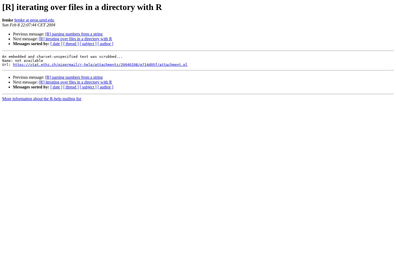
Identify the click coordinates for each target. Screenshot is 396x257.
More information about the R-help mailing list (41, 99)
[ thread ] (71, 43)
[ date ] (56, 43)
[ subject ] (88, 43)
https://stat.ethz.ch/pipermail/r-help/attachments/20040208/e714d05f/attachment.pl (100, 65)
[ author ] (105, 43)
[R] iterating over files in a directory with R (75, 39)
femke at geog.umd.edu (34, 20)
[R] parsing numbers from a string (74, 34)
